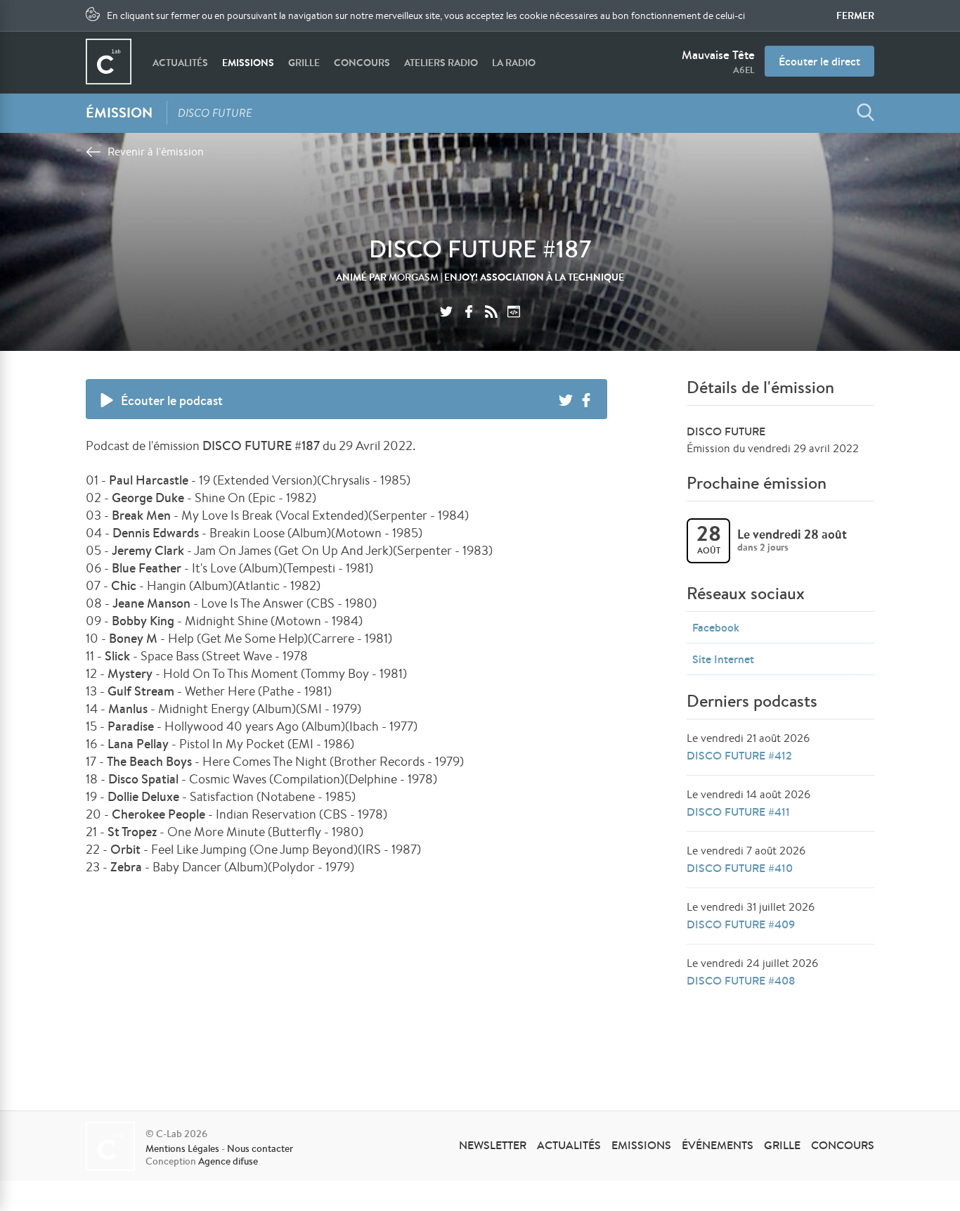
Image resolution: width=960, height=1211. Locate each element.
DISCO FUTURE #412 (739, 755)
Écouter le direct (819, 61)
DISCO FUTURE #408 (741, 980)
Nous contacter (260, 1148)
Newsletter (492, 1145)
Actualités (180, 63)
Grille (304, 63)
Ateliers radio (441, 63)
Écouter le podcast (172, 400)
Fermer (855, 15)
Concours (362, 63)
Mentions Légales (182, 1148)
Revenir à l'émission (156, 151)
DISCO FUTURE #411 (738, 811)
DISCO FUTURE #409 (741, 924)
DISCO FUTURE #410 (740, 868)
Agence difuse (228, 1161)
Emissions (248, 63)
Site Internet (723, 659)
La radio (514, 63)
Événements (717, 1145)
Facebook (715, 627)
